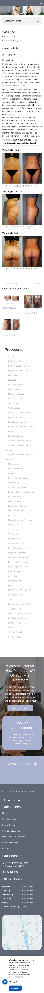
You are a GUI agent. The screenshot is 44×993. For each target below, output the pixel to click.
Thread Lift (13, 534)
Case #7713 (9, 32)
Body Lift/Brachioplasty (18, 366)
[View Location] (3, 862)
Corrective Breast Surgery (19, 440)
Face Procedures (15, 468)
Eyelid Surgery (14, 497)
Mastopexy (13, 464)
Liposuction (13, 380)
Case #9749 (8, 335)
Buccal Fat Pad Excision (18, 478)
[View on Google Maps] (22, 932)
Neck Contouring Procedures (21, 520)
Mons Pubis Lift (15, 398)
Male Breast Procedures (18, 557)
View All (11, 356)
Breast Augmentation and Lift (21, 426)
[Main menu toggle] (41, 2)
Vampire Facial (14, 637)
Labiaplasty (13, 375)
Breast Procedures (16, 417)
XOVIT (11, 599)
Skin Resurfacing (15, 595)
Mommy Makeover (16, 394)
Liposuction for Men (17, 553)
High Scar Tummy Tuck (18, 370)
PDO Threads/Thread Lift (19, 590)
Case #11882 (30, 313)
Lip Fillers (12, 515)
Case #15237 (9, 308)
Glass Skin (12, 576)
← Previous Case (9, 283)
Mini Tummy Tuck (16, 389)
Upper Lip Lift (14, 539)
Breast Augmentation (17, 422)
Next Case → (36, 283)
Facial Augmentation (17, 506)
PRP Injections (14, 623)
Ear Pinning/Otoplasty (18, 487)
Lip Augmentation (16, 511)
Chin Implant (13, 482)
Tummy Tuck (13, 403)
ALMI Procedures (15, 609)
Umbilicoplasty (14, 408)
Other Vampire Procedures (20, 613)
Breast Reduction (15, 436)
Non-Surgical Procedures (19, 567)
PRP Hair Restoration (17, 618)
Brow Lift (12, 473)
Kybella (11, 585)
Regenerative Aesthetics (19, 604)
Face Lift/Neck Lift (16, 501)
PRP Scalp (12, 627)
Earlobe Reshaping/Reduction (21, 492)
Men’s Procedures (16, 543)
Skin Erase (12, 529)
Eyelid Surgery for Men (18, 548)
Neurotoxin (13, 525)
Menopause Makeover (18, 384)
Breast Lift (12, 431)
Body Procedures (15, 361)
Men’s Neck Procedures (18, 562)
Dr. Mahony (7, 85)
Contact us (7, 140)
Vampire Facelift (15, 632)
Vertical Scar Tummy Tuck (19, 412)
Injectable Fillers (15, 581)
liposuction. (21, 85)
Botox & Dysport (15, 571)
